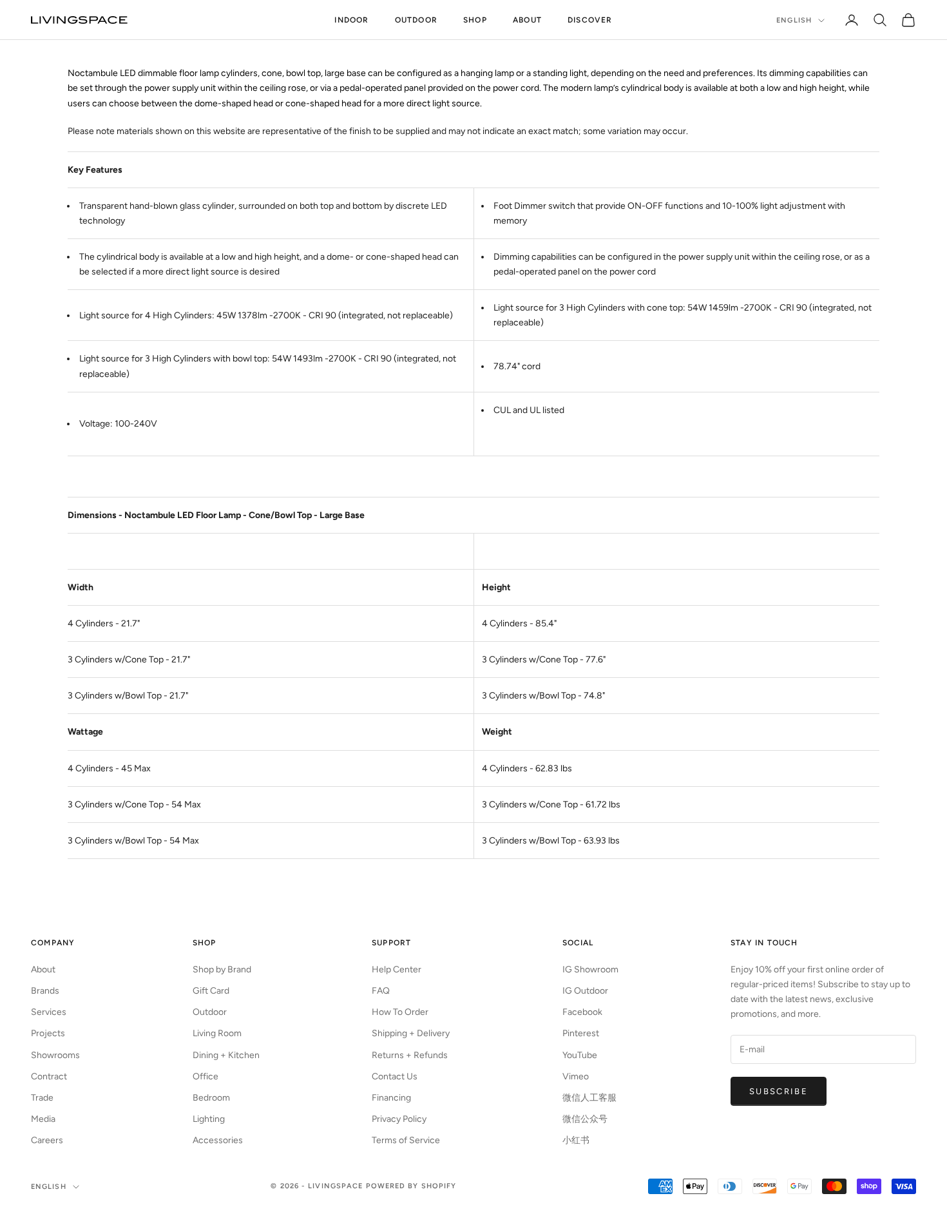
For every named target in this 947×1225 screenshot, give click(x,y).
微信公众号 (584, 1119)
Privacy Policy (399, 1119)
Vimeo (575, 1076)
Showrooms (55, 1055)
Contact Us (394, 1076)
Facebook (582, 1012)
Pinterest (580, 1033)
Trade (42, 1097)
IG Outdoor (585, 990)
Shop (475, 19)
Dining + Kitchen (226, 1055)
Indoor (351, 19)
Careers (47, 1140)
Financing (391, 1097)
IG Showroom (590, 969)
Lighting (209, 1119)
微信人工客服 (589, 1097)
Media (43, 1119)
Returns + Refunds (410, 1055)
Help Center (396, 969)
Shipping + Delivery (411, 1033)
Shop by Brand (222, 969)
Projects (48, 1033)
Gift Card (211, 990)
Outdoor (416, 19)
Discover (590, 19)
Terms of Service (406, 1140)
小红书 (575, 1140)
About (527, 19)
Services (48, 1012)
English (794, 20)
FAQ (381, 990)
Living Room (217, 1033)
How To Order (400, 1012)
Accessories (218, 1140)
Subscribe (778, 1091)
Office (205, 1076)
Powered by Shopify (411, 1186)
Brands (45, 990)
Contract (49, 1076)
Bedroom (211, 1097)
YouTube (579, 1055)
